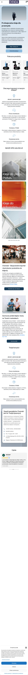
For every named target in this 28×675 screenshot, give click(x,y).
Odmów (14, 666)
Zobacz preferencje (14, 670)
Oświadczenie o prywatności (17, 673)
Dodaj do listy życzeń (3, 80)
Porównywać (9, 65)
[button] (26, 647)
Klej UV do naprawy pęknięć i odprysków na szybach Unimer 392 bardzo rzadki (16, 74)
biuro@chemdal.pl (9, 431)
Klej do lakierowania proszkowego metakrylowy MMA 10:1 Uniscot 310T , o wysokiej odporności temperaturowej (6, 74)
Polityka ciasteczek (8, 673)
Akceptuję (14, 663)
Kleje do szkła (15, 71)
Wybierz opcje (6, 68)
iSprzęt (11, 284)
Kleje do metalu (5, 71)
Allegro (15, 284)
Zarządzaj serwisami (6, 659)
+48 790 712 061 (9, 428)
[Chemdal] (14, 2)
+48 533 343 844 (17, 428)
